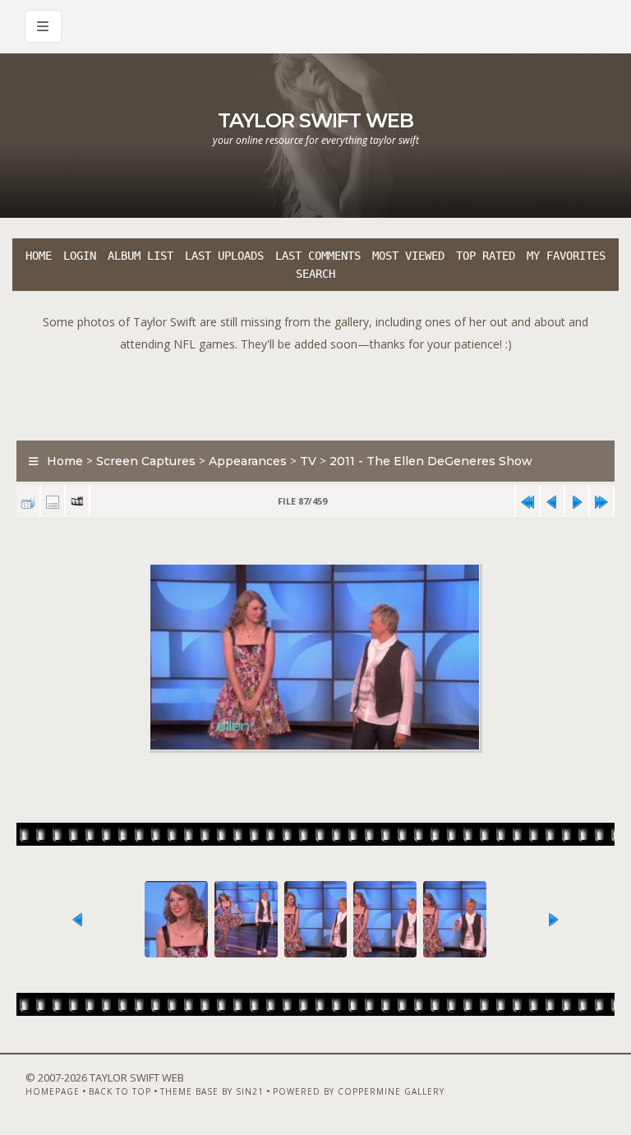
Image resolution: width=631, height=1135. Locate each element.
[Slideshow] (77, 502)
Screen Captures (146, 461)
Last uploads (224, 255)
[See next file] (576, 502)
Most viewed (408, 255)
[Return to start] (527, 502)
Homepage (52, 1091)
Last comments (318, 255)
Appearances (248, 461)
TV (308, 461)
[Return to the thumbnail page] (27, 502)
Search (315, 273)
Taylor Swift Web (315, 120)
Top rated (485, 255)
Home (38, 255)
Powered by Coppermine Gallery (358, 1091)
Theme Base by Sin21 (212, 1091)
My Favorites (566, 255)
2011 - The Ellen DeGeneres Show (430, 461)
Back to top (120, 1091)
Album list (140, 255)
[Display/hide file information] (52, 502)
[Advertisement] (315, 392)
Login (79, 255)
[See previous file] (552, 502)
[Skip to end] (601, 502)
